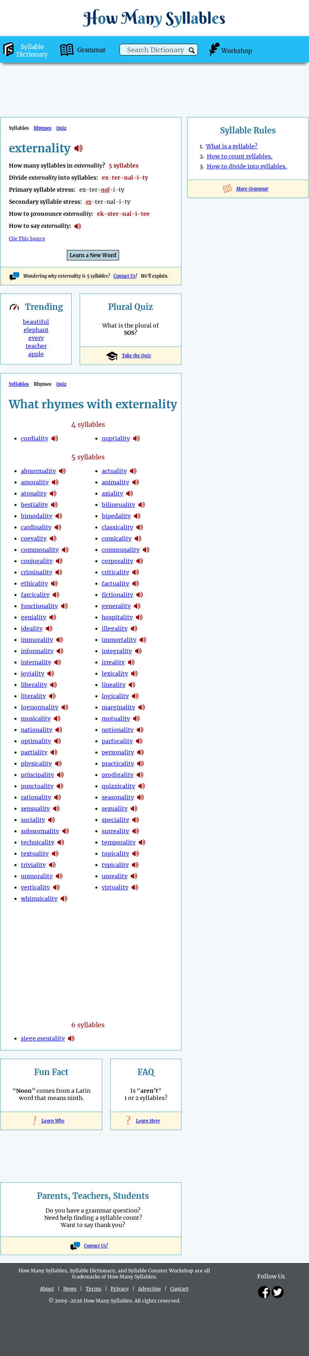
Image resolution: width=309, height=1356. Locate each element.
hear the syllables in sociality (51, 819)
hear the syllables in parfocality (139, 741)
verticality (35, 887)
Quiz (61, 128)
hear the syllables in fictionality (139, 594)
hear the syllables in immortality (143, 639)
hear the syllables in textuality (55, 853)
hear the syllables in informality (60, 651)
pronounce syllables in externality (77, 226)
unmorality (37, 876)
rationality (36, 797)
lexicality (115, 673)
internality (36, 662)
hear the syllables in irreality (131, 662)
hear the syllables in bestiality (54, 504)
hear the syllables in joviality (50, 673)
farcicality (35, 594)
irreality (113, 662)
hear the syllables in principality (60, 774)
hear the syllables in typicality (135, 865)
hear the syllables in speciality (135, 819)
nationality (36, 729)
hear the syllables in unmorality (59, 876)
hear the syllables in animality (135, 482)
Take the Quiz (136, 355)
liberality (34, 684)
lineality (114, 684)
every (36, 338)
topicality (115, 853)
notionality (118, 729)
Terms (93, 1289)
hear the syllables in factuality (135, 583)
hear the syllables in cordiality (55, 438)
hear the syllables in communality (146, 549)
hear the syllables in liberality (53, 684)
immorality (37, 639)
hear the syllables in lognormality (65, 707)
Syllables (19, 384)
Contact (179, 1289)
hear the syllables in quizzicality (141, 786)
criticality (115, 572)
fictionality (117, 594)
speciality (115, 819)
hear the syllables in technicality (61, 842)
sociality (33, 819)
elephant (36, 330)
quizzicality (118, 786)
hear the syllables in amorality (55, 482)
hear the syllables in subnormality (65, 831)
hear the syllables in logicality (135, 696)
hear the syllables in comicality (138, 538)
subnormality (40, 831)
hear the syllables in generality (137, 606)
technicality (37, 842)
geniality (33, 617)
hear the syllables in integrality (138, 651)
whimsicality (39, 898)
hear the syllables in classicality (139, 527)
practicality (118, 763)
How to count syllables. (239, 156)
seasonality (118, 797)
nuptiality (116, 438)
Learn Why (51, 1121)
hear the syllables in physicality (58, 763)
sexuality (115, 808)
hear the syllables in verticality (56, 887)
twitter (278, 1292)
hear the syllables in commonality (65, 549)
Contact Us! (96, 1246)
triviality (33, 864)
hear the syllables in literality (52, 696)
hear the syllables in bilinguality (141, 504)
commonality (40, 549)
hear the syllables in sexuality (134, 808)
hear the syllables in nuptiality (136, 438)
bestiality (34, 504)
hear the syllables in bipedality (137, 516)
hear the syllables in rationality (57, 797)
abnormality (38, 471)
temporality (119, 842)
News (69, 1289)
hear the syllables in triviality (52, 865)
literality (33, 696)
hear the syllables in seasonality (140, 797)
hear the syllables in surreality (135, 831)
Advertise (149, 1289)
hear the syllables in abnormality (62, 471)
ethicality (34, 583)
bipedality (116, 516)
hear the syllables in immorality (59, 639)
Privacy (120, 1289)
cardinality (36, 527)
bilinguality (118, 504)
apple (36, 354)
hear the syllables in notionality (140, 729)
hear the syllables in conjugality (59, 561)
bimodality (36, 516)
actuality (114, 471)
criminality (36, 572)
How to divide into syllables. (247, 166)
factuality (115, 583)
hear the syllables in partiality (54, 752)
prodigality (118, 774)
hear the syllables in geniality (52, 617)
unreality (115, 876)
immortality (119, 639)
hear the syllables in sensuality (56, 808)
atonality (34, 493)
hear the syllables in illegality (134, 628)
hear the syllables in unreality (134, 876)
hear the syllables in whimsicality (64, 898)
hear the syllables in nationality (59, 729)
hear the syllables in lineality (132, 684)
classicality (117, 527)
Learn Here (146, 1121)
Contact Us (124, 276)
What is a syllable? (232, 146)
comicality (117, 538)
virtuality (115, 887)
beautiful (36, 322)
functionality (39, 606)
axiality (112, 493)
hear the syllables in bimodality (59, 516)
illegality (115, 628)
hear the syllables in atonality (53, 493)
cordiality (34, 438)
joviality (32, 673)
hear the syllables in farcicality (56, 594)
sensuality (35, 808)
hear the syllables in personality (140, 752)
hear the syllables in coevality (53, 538)
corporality (117, 561)
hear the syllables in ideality (49, 628)
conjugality (37, 561)
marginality (118, 707)
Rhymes (43, 128)
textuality (35, 853)
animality (115, 482)
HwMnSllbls (154, 18)
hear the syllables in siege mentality (71, 1038)
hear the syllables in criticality (135, 572)
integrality (117, 651)
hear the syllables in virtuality (135, 887)
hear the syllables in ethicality (54, 583)
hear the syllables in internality (57, 662)
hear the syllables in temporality (142, 842)
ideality (32, 628)
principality (37, 774)
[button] (192, 50)
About (47, 1289)
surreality (115, 831)
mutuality (116, 718)
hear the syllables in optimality (57, 741)
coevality (34, 538)
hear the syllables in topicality (135, 853)
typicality (115, 864)
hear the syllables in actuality (133, 471)
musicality (36, 718)
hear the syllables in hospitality (139, 617)
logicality (115, 696)
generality (116, 606)
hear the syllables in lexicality (134, 673)
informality (37, 651)
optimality (36, 741)
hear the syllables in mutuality (136, 718)
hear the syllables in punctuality (60, 786)
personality (118, 752)
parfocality (117, 741)
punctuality (37, 786)
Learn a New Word (93, 255)
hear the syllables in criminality (59, 572)
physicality (36, 763)
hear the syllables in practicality (140, 763)
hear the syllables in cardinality (58, 527)
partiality (34, 752)
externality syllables (78, 148)
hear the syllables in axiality (129, 493)
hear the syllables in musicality (57, 718)
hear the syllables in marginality (141, 707)
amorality (35, 482)
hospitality (117, 617)
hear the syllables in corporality (139, 561)
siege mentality (43, 1038)
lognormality (39, 707)
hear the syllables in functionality (64, 606)
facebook (264, 1292)
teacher (36, 346)
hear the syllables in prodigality (140, 774)
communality (121, 549)
